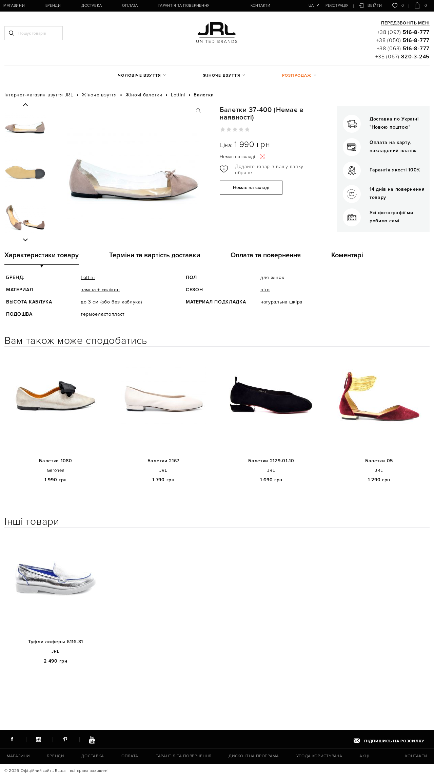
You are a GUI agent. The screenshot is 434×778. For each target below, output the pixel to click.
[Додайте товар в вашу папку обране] (264, 170)
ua (311, 5)
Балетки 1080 (55, 461)
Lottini (88, 277)
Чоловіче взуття (139, 75)
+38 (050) (403, 40)
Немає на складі (251, 187)
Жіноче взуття (221, 75)
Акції (365, 756)
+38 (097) (403, 32)
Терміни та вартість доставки (154, 255)
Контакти (261, 5)
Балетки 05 (379, 461)
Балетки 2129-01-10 (271, 461)
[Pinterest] (65, 739)
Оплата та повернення (266, 255)
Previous (25, 105)
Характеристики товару (41, 255)
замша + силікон (100, 290)
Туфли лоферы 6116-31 (55, 642)
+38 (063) (403, 48)
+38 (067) (402, 56)
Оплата (130, 5)
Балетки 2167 (163, 461)
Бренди (53, 5)
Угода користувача (319, 756)
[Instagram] (38, 739)
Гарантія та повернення (184, 5)
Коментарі (347, 255)
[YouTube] (91, 739)
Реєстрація (337, 5)
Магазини (14, 5)
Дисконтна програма (254, 756)
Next (25, 240)
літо (265, 290)
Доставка (91, 5)
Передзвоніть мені (405, 23)
